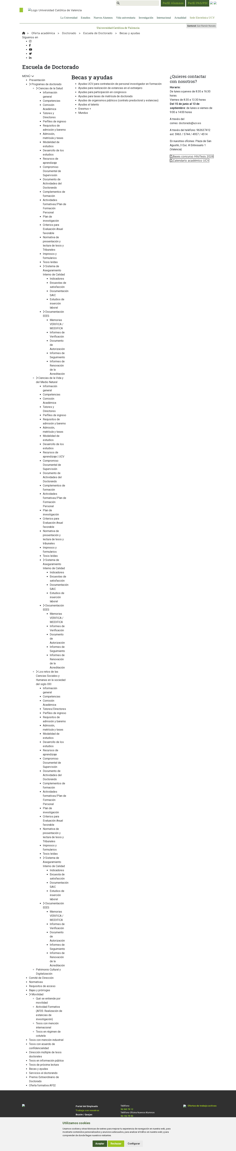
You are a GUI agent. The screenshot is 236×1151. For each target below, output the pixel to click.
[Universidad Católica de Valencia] (55, 10)
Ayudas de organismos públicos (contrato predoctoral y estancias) (118, 100)
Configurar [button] (134, 1143)
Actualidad (180, 17)
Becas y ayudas (38, 1068)
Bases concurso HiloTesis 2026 (193, 156)
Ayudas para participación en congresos (102, 92)
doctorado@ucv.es (190, 123)
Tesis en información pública (46, 1060)
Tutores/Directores (54, 709)
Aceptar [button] (99, 1143)
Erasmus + (84, 108)
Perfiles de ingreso (54, 121)
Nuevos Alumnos (103, 17)
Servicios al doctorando (43, 1073)
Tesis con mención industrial (46, 1040)
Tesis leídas (50, 262)
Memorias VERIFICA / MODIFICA (56, 324)
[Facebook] (30, 45)
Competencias (51, 100)
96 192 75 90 (127, 1116)
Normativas (36, 982)
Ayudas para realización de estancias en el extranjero (110, 88)
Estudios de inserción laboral (57, 303)
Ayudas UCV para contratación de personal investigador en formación (120, 84)
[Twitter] (30, 53)
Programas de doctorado (46, 84)
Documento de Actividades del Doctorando (52, 183)
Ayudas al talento (88, 104)
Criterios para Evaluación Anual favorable (53, 229)
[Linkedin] (30, 57)
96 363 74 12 (127, 1109)
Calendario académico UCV (191, 160)
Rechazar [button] (116, 1143)
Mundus (83, 112)
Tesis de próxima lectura (44, 1064)
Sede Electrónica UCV (202, 17)
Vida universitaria (125, 17)
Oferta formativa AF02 (42, 1085)
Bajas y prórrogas (39, 990)
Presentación (37, 80)
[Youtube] (30, 49)
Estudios (85, 17)
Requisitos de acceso (42, 986)
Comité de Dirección (41, 977)
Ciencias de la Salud (50, 88)
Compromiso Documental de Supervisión (52, 171)
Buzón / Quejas (84, 1114)
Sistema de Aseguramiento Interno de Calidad (54, 270)
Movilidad (37, 994)
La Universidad (68, 17)
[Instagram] (30, 41)
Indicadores (57, 278)
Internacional (164, 17)
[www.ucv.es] (23, 33)
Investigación (146, 17)
